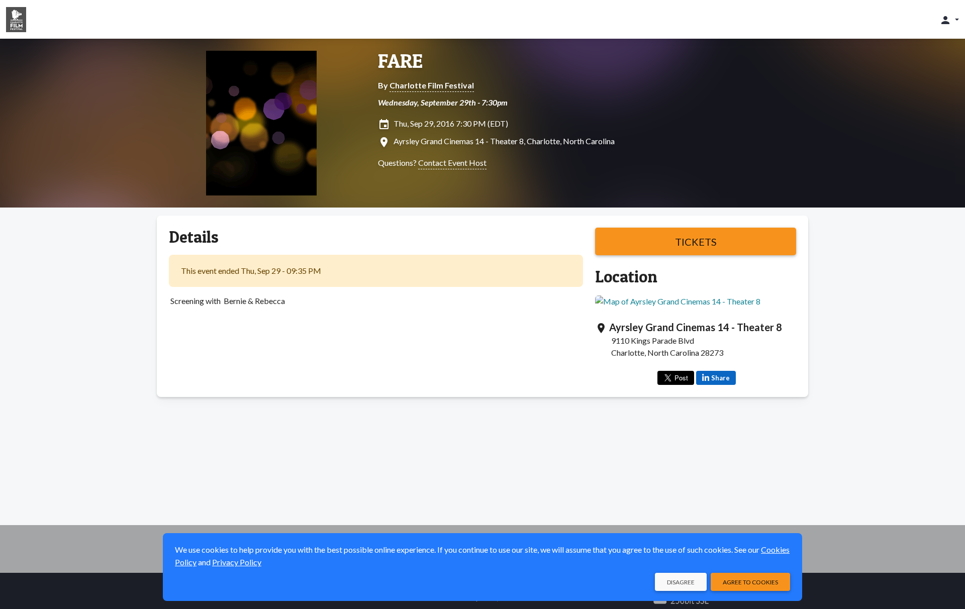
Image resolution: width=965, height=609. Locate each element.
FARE (400, 61)
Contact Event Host (452, 162)
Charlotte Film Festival (432, 85)
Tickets (696, 242)
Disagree (681, 582)
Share (720, 378)
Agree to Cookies (750, 582)
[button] (949, 19)
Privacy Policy (236, 562)
